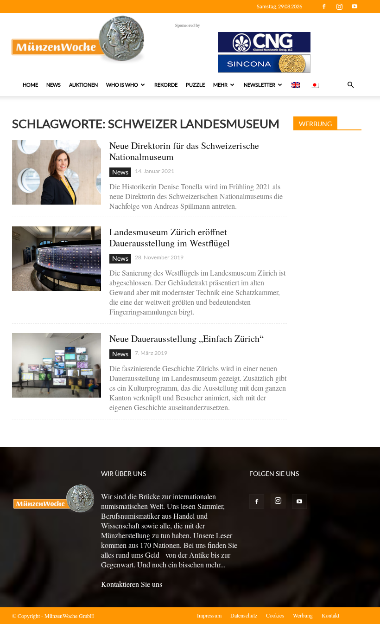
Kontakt (330, 615)
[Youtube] (354, 6)
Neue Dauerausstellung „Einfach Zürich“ (186, 338)
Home (30, 85)
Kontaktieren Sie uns (131, 584)
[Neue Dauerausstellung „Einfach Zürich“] (56, 365)
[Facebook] (324, 6)
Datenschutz (243, 615)
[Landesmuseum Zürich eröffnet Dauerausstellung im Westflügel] (56, 258)
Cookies (275, 615)
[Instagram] (339, 6)
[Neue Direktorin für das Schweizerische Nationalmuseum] (56, 172)
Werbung (303, 615)
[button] (350, 85)
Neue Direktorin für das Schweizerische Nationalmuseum (184, 151)
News (53, 85)
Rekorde (165, 85)
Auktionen (83, 85)
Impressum (209, 615)
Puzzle (195, 85)
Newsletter (259, 85)
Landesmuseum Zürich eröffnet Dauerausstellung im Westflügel (169, 237)
